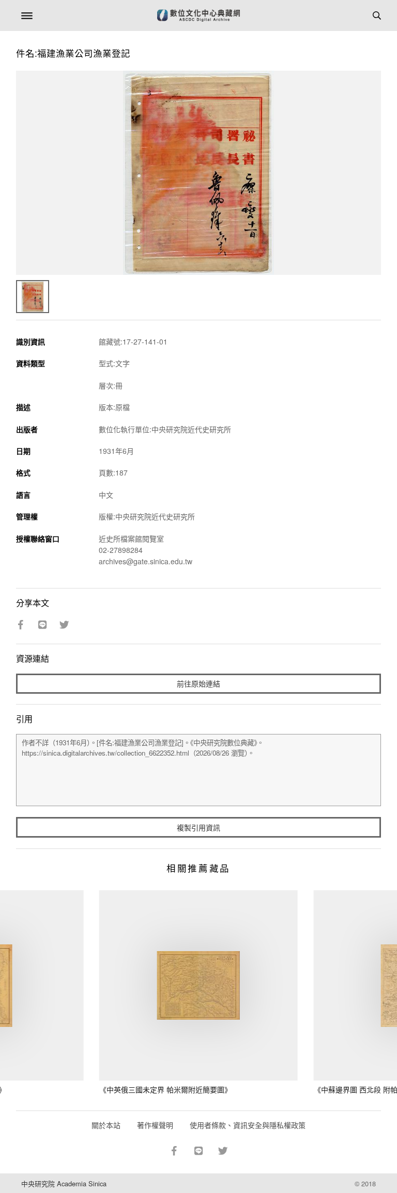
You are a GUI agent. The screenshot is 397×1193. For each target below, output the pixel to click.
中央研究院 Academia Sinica (63, 1183)
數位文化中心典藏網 (198, 15)
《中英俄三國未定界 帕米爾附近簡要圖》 (165, 1089)
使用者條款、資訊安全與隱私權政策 (248, 1125)
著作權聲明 (155, 1125)
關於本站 (105, 1125)
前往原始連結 (198, 683)
